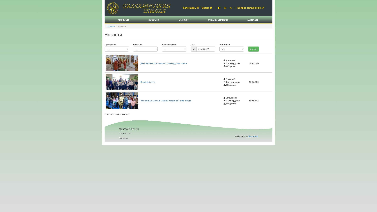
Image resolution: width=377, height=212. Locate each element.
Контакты (253, 19)
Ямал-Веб (253, 136)
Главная (111, 26)
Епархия (184, 19)
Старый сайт (125, 133)
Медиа (205, 7)
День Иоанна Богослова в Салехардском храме (163, 63)
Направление (169, 44)
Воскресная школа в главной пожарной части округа (165, 100)
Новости (153, 19)
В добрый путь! (147, 81)
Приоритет (110, 44)
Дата (193, 44)
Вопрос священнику (249, 7)
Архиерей (123, 19)
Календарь (189, 7)
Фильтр (253, 49)
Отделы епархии (218, 19)
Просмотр (224, 44)
